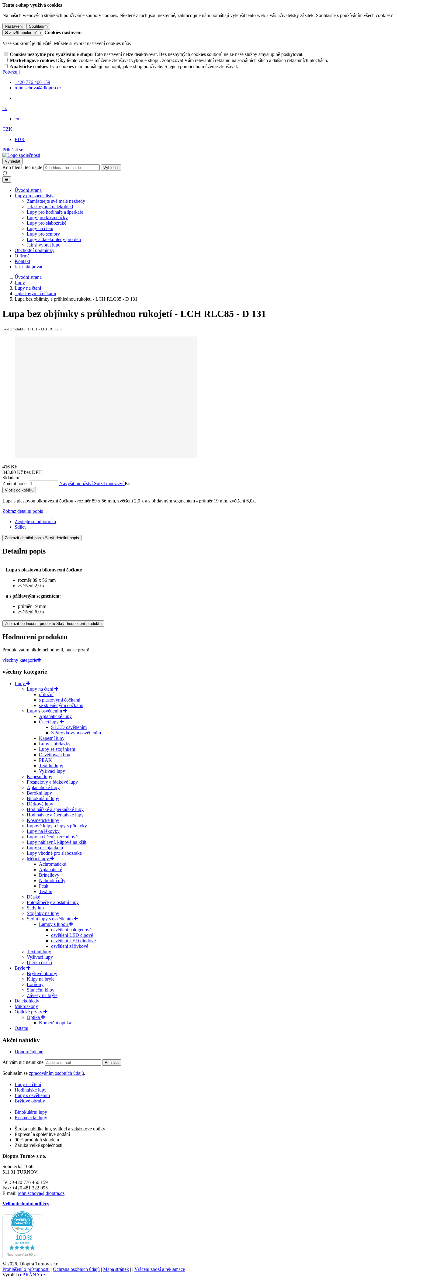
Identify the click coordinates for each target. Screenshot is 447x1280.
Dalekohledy (27, 1000)
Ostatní (21, 1028)
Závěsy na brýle (42, 995)
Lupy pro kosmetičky (47, 217)
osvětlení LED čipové (72, 935)
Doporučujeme (29, 1051)
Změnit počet (15, 483)
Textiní (45, 891)
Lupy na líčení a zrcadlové (52, 836)
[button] (4, 108)
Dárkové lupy (40, 803)
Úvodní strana (28, 190)
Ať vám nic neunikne (23, 1062)
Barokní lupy (39, 792)
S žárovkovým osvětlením (76, 732)
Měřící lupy (38, 858)
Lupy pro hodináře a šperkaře (55, 212)
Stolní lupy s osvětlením (50, 918)
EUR (20, 139)
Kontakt (22, 261)
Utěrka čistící (39, 962)
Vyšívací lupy (52, 771)
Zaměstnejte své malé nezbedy (56, 201)
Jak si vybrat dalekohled (50, 206)
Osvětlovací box (54, 754)
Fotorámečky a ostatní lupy (53, 902)
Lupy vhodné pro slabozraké (54, 853)
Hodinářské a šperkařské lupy (55, 809)
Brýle (20, 968)
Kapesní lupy (51, 738)
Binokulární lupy (43, 798)
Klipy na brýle (40, 979)
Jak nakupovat (28, 266)
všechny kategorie (19, 660)
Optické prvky (29, 1011)
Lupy (20, 683)
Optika (34, 1017)
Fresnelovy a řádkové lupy (52, 782)
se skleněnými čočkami (61, 705)
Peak (43, 885)
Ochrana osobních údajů (76, 1269)
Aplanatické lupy (55, 716)
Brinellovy (49, 875)
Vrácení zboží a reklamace (159, 1269)
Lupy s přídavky (55, 743)
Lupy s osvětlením (45, 710)
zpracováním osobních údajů (56, 1073)
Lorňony (35, 984)
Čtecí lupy (49, 721)
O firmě (22, 255)
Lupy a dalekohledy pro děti (54, 239)
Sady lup (35, 907)
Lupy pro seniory (43, 233)
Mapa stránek (116, 1269)
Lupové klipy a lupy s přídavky (57, 825)
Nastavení (14, 26)
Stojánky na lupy (43, 913)
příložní (46, 694)
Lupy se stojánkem (57, 749)
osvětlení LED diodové (73, 940)
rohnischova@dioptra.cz (41, 1193)
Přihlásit (112, 1062)
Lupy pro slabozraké (46, 223)
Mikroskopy (26, 1006)
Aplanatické (50, 869)
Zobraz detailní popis (22, 511)
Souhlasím (38, 26)
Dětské (33, 896)
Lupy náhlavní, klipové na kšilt (56, 842)
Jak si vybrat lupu (44, 244)
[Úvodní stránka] (21, 155)
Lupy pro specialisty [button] (34, 195)
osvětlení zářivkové (69, 946)
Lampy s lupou (54, 924)
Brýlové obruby (42, 973)
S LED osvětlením (69, 727)
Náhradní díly (52, 880)
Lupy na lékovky (43, 831)
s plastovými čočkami (59, 699)
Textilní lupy (51, 765)
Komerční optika (55, 1022)
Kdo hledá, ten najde (22, 167)
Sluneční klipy (40, 989)
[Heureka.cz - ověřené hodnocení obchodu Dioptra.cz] (22, 1258)
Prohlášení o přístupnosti (26, 1269)
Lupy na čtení (40, 228)
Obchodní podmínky (34, 250)
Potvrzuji (11, 71)
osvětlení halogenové (71, 929)
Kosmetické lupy (43, 820)
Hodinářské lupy (31, 1089)
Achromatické (52, 864)
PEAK (45, 760)
